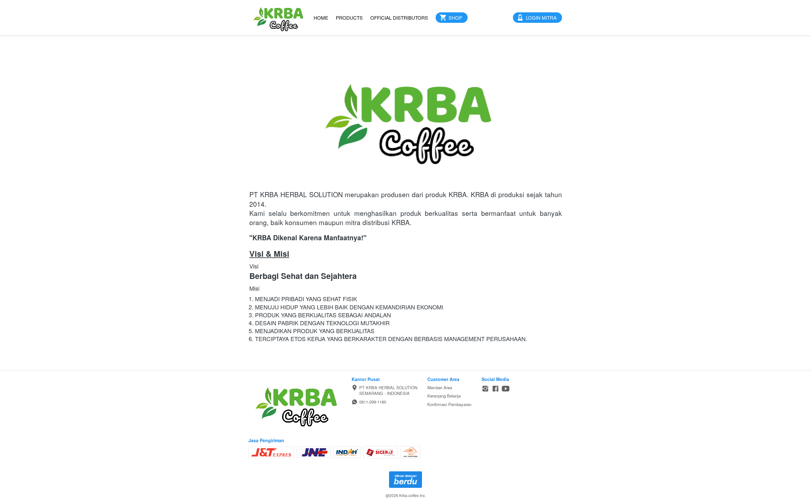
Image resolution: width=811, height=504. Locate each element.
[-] (485, 389)
